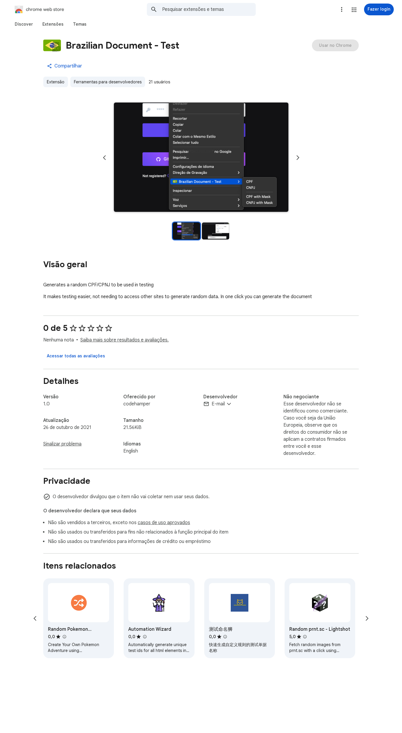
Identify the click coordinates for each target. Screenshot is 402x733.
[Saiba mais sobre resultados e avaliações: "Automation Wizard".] (144, 637)
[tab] (24, 24)
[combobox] (209, 9)
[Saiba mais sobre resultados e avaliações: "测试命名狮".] (225, 637)
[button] (354, 10)
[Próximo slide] (298, 158)
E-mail (218, 404)
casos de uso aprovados (164, 523)
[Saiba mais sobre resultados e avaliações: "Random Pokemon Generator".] (64, 637)
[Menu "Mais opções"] (342, 9)
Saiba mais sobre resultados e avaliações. (124, 340)
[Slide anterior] (104, 158)
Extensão (55, 82)
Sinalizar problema (62, 444)
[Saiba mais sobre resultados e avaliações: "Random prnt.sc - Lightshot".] (305, 637)
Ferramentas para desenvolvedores (108, 82)
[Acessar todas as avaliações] (76, 356)
